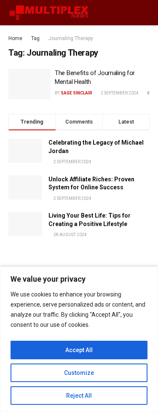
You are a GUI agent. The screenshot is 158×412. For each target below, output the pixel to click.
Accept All (79, 350)
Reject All (79, 395)
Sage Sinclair (76, 93)
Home (15, 38)
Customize (79, 372)
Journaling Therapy (70, 38)
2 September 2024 (119, 93)
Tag (35, 38)
